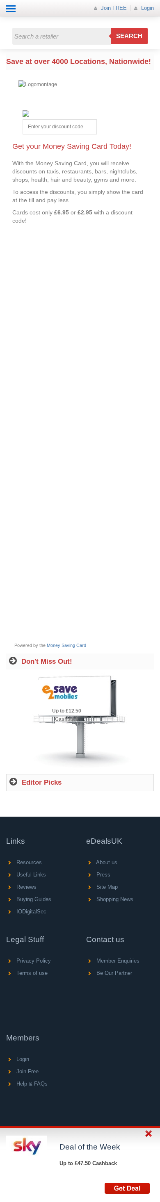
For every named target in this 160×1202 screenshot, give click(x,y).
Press (102, 875)
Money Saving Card (66, 645)
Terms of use (31, 973)
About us (106, 862)
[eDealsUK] (8, 20)
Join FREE (113, 8)
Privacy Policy (33, 961)
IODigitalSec (30, 911)
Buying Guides (33, 899)
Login (146, 8)
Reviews (26, 887)
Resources (28, 862)
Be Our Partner (113, 973)
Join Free (27, 1071)
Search (129, 35)
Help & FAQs (31, 1084)
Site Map (106, 887)
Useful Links (30, 875)
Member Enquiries (117, 961)
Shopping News (114, 899)
